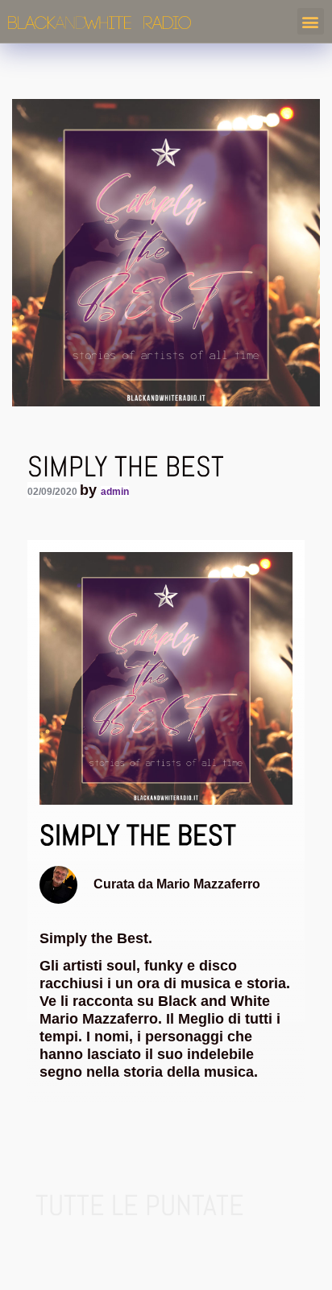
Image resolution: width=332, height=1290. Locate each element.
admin (115, 491)
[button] (310, 21)
